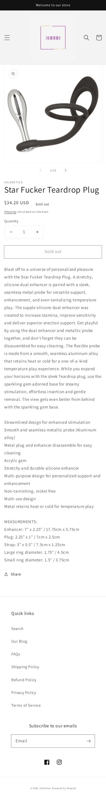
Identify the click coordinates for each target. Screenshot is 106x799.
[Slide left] (40, 170)
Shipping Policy (25, 666)
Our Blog (19, 641)
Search (17, 628)
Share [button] (16, 574)
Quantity (11, 221)
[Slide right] (65, 170)
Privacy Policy (23, 692)
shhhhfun (45, 788)
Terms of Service (26, 705)
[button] (7, 37)
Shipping (10, 212)
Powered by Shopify (64, 788)
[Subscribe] (88, 741)
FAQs (15, 654)
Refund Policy (23, 679)
